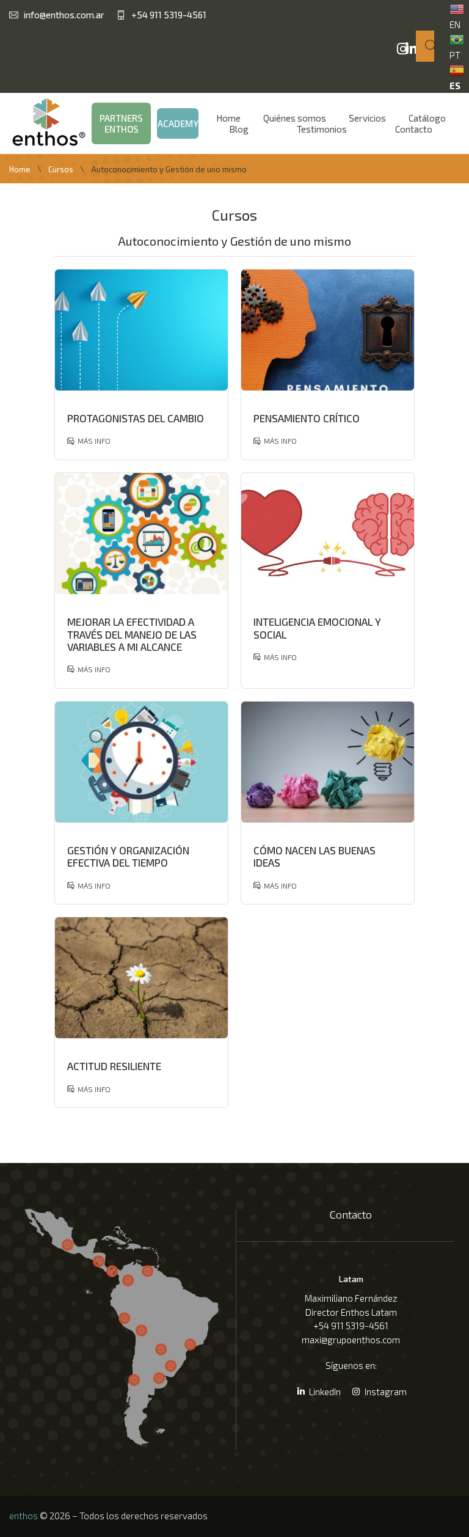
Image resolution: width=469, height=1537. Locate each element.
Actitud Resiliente (114, 1066)
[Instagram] (402, 49)
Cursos (60, 169)
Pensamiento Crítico (306, 418)
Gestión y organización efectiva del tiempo (128, 856)
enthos (23, 1515)
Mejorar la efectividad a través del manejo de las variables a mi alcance (132, 634)
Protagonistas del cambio (135, 418)
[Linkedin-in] (411, 49)
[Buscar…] (425, 46)
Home (20, 169)
